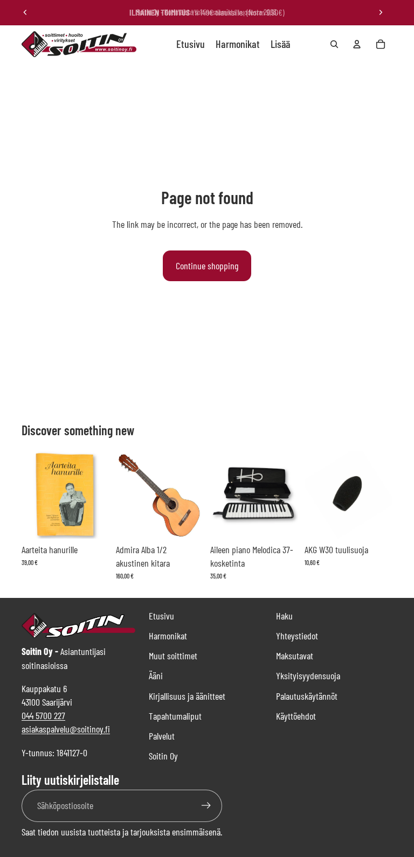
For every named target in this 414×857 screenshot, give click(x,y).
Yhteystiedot (297, 636)
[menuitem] (280, 44)
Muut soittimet (173, 655)
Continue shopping (207, 265)
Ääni (156, 675)
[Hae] (334, 44)
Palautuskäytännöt (306, 696)
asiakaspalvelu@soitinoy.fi (66, 729)
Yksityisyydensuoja (308, 675)
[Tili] (357, 44)
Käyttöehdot (296, 716)
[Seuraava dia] (380, 12)
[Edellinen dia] (25, 12)
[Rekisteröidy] (206, 806)
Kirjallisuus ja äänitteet (187, 696)
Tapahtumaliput (175, 716)
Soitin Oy (163, 756)
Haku (284, 616)
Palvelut (162, 736)
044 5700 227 (43, 715)
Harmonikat (168, 636)
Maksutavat (294, 655)
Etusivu (161, 616)
